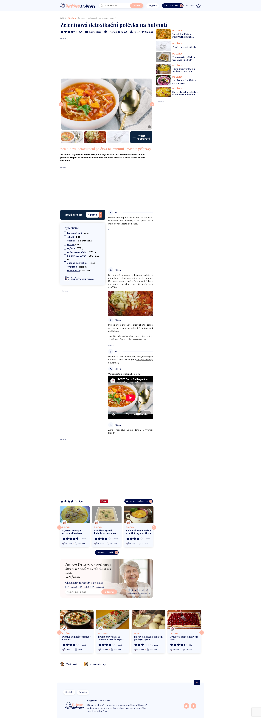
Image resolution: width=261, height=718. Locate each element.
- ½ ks (78, 233)
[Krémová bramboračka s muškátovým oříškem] (138, 514)
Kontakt (69, 692)
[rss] (187, 706)
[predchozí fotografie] (61, 104)
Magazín (152, 6)
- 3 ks (74, 244)
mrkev (70, 244)
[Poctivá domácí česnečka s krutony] (77, 619)
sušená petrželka (77, 263)
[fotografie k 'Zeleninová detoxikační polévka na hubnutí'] (72, 137)
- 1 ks (73, 237)
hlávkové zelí (74, 233)
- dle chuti (79, 270)
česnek (71, 240)
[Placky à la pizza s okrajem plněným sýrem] (148, 619)
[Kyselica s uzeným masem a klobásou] (75, 514)
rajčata (71, 248)
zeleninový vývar (76, 256)
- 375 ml (81, 252)
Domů (63, 18)
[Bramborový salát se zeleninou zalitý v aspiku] (112, 619)
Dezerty (174, 633)
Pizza (136, 633)
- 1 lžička (77, 267)
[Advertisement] (106, 58)
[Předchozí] (59, 527)
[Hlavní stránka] (77, 6)
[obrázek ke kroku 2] (130, 303)
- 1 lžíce (81, 263)
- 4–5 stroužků (79, 240)
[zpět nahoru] (197, 682)
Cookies (83, 692)
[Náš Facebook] (193, 706)
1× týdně (85, 587)
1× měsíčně (98, 587)
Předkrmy (103, 633)
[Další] (153, 527)
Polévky (72, 18)
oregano (72, 267)
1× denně (73, 587)
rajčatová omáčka (77, 252)
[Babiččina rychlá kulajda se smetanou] (107, 514)
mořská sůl (73, 270)
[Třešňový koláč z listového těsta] (184, 619)
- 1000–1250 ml (83, 257)
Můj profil (190, 5)
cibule (70, 237)
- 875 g (75, 248)
